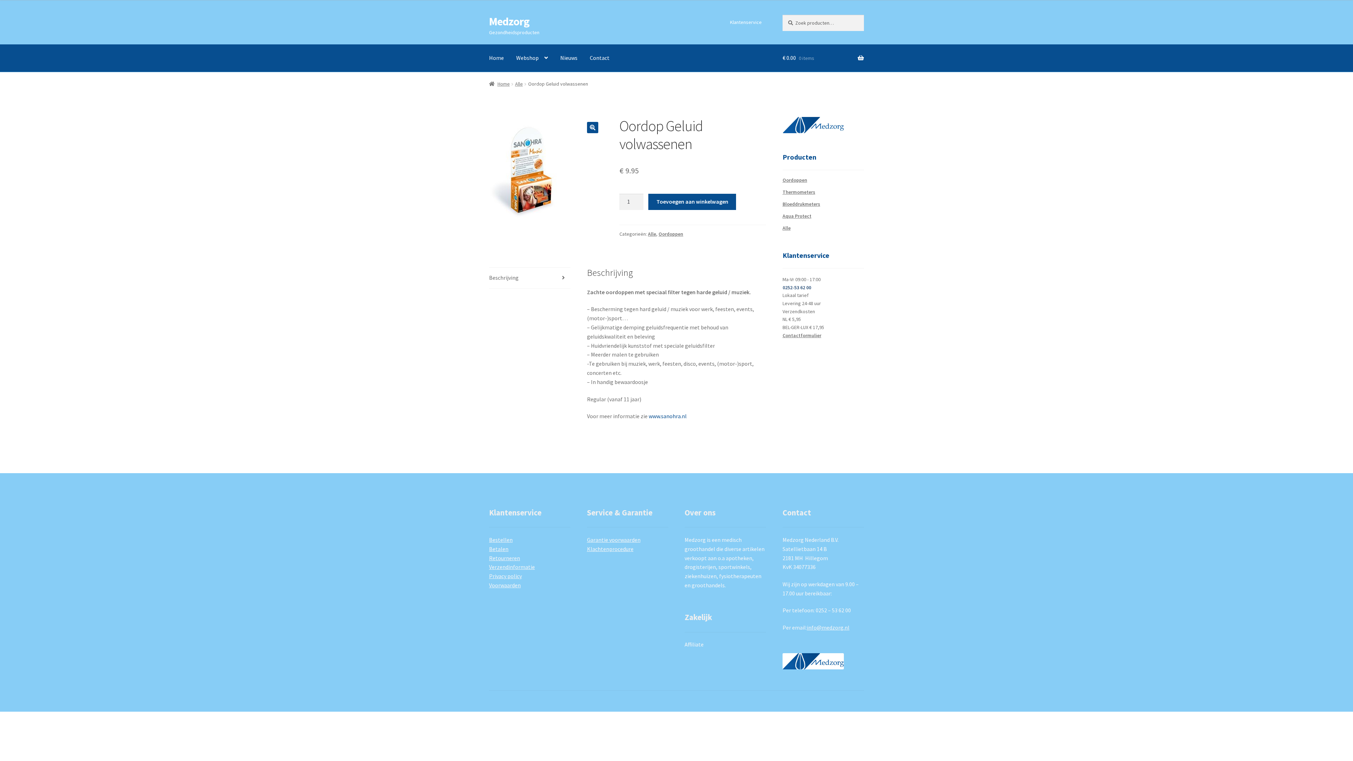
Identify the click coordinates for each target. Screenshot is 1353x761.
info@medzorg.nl (828, 627)
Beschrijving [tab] (504, 277)
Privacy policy (505, 576)
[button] (592, 127)
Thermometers (799, 192)
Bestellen (501, 539)
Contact (600, 57)
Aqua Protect (797, 216)
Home (496, 57)
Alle (519, 84)
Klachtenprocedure (610, 548)
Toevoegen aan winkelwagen (692, 201)
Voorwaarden (505, 585)
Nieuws (568, 57)
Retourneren (504, 558)
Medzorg (509, 21)
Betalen (498, 548)
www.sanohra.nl (668, 416)
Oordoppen (671, 234)
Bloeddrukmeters (801, 204)
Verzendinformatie (512, 566)
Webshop (527, 57)
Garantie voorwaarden (614, 539)
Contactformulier (802, 335)
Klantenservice (746, 22)
